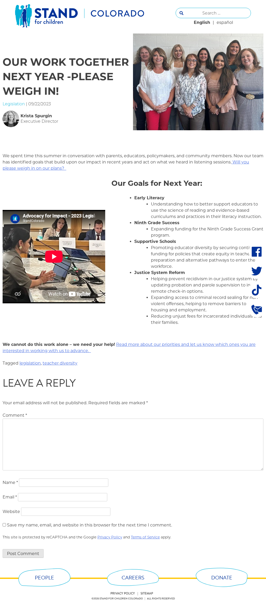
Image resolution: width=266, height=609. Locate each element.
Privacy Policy (109, 537)
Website (11, 511)
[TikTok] (257, 290)
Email (10, 497)
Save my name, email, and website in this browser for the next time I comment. (89, 525)
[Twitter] (257, 271)
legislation (30, 363)
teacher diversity (60, 363)
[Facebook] (257, 252)
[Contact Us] (257, 309)
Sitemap (147, 593)
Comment (15, 415)
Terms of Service (145, 537)
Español (225, 22)
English (202, 22)
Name (10, 482)
